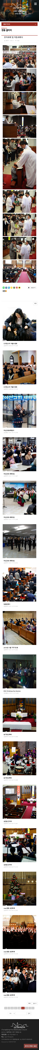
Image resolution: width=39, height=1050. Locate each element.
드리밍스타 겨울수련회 (10, 343)
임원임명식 (7, 604)
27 (16, 1008)
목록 (35, 303)
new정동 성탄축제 (9, 908)
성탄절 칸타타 (8, 821)
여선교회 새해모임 (9, 474)
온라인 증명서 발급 (20, 13)
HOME (15, 11)
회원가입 (24, 11)
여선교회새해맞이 (9, 430)
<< (6, 1008)
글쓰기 (34, 1003)
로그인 (19, 11)
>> (33, 1008)
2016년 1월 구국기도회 (11, 647)
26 (12, 1008)
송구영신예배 (8, 734)
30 (26, 1008)
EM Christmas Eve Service (12, 691)
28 (19, 1008)
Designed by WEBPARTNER (8, 1041)
